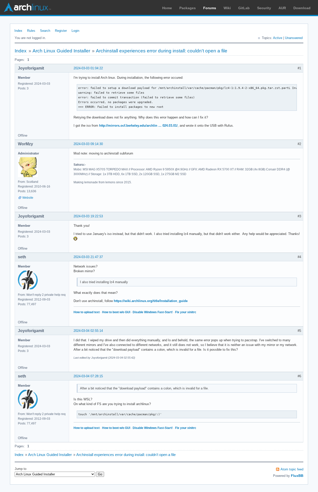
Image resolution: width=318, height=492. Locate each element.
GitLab (244, 8)
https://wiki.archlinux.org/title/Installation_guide (151, 301)
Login (75, 31)
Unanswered (294, 38)
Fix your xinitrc (185, 312)
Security (264, 8)
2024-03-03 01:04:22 (88, 68)
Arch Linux (27, 7)
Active (277, 38)
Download (302, 8)
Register (61, 31)
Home (167, 8)
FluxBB (297, 476)
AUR (282, 8)
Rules (31, 31)
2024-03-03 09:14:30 (88, 144)
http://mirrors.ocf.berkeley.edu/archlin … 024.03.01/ (138, 125)
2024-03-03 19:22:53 (88, 216)
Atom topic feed (291, 469)
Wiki (227, 8)
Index (18, 31)
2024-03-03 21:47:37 (88, 257)
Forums (209, 8)
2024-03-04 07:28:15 (88, 376)
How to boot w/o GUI (116, 312)
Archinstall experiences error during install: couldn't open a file (161, 50)
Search (45, 31)
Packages (187, 8)
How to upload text (87, 312)
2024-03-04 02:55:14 (88, 331)
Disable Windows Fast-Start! (153, 312)
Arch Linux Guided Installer (61, 50)
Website (27, 197)
